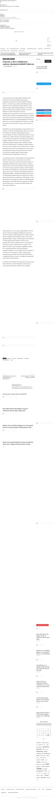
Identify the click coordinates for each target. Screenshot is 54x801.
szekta (11, 359)
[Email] (19, 69)
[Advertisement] (19, 275)
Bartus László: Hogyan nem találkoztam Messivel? (25, 54)
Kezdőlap (4, 57)
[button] (16, 40)
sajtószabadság (44, 773)
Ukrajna (38, 777)
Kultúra (8, 58)
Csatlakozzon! (47, 112)
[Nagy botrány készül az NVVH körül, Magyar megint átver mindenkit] (43, 708)
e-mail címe (3, 25)
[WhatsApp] (13, 69)
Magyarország (12, 58)
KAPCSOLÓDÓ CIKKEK (9, 394)
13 (43, 730)
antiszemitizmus (45, 742)
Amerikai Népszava (8, 66)
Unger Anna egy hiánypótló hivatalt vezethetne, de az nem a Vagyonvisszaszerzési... (43, 684)
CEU (44, 744)
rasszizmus (38, 773)
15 (48, 730)
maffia (46, 759)
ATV (37, 744)
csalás (47, 744)
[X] (48, 39)
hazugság (38, 753)
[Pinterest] (10, 69)
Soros (49, 773)
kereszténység (43, 757)
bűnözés (41, 744)
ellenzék (39, 749)
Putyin (45, 771)
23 (50, 733)
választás (43, 777)
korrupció (38, 759)
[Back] (0, 3)
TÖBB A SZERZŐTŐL (21, 394)
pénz (49, 771)
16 (50, 730)
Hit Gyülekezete (20, 358)
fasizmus (39, 751)
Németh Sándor (6, 359)
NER (47, 764)
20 (43, 733)
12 (41, 730)
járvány (37, 757)
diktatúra (14, 358)
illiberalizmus (42, 755)
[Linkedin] (16, 69)
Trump (46, 775)
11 (39, 730)
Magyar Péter (39, 764)
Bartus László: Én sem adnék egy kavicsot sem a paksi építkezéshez (8, 54)
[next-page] (4, 447)
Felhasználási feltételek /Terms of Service (10, 18)
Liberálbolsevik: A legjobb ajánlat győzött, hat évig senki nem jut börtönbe (43, 667)
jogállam (48, 755)
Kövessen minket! (46, 110)
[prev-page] (3, 447)
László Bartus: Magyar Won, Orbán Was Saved (45, 54)
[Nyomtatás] (22, 69)
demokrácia (39, 747)
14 (46, 730)
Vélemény (48, 777)
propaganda (39, 771)
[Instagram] (49, 38)
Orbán (39, 768)
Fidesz (45, 751)
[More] (25, 69)
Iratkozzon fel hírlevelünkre (44, 83)
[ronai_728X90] (19, 94)
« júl (43, 739)
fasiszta (46, 749)
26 (41, 735)
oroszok (45, 769)
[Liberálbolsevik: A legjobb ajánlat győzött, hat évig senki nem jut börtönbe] (43, 661)
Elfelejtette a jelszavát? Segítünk (8, 17)
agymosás (9, 358)
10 (37, 730)
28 (46, 735)
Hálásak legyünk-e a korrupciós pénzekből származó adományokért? (9, 377)
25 (39, 735)
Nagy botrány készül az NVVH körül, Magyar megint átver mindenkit (43, 714)
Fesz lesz (9, 57)
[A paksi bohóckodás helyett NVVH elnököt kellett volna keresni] (43, 694)
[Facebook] (48, 38)
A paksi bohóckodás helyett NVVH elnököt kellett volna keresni (42, 699)
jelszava (2, 14)
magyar (38, 762)
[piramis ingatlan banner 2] (19, 208)
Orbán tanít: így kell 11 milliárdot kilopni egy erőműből (28, 376)
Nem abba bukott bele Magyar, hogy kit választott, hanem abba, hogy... (43, 636)
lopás (42, 759)
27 (43, 735)
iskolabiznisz (26, 358)
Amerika (38, 742)
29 (48, 735)
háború (38, 755)
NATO (43, 764)
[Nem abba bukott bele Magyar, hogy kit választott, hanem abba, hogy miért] (19, 401)
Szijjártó (41, 775)
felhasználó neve (4, 10)
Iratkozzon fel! (47, 115)
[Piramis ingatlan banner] (19, 339)
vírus (37, 779)
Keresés (38, 59)
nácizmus (38, 766)
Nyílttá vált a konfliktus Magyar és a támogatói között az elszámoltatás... (43, 652)
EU (43, 749)
